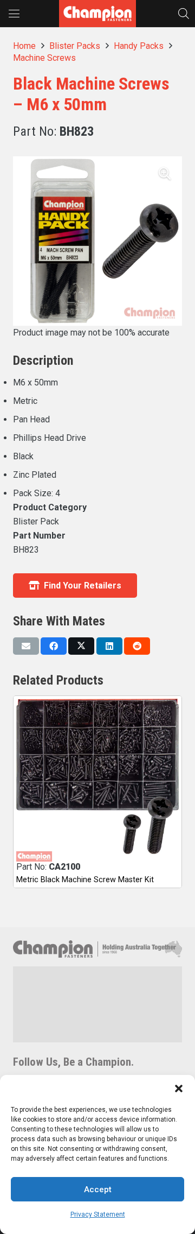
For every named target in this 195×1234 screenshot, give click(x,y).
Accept (98, 1189)
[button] (178, 1088)
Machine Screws (44, 58)
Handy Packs (139, 46)
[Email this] (26, 646)
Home (24, 46)
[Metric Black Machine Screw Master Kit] (97, 780)
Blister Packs (74, 46)
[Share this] (54, 646)
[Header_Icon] (97, 13)
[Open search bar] (183, 13)
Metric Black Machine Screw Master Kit (85, 879)
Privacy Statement (97, 1214)
